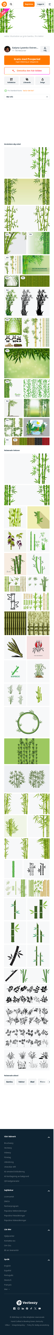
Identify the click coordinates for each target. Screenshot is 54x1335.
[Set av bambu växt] (36, 263)
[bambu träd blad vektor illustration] (15, 889)
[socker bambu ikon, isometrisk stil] (35, 1133)
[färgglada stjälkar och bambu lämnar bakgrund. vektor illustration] (15, 265)
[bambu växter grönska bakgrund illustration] (26, 992)
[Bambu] (39, 283)
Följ (45, 50)
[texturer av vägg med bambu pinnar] (23, 522)
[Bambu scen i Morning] (17, 469)
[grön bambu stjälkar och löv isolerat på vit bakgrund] (15, 751)
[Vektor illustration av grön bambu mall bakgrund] (26, 217)
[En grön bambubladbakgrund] (26, 386)
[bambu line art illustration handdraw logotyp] (15, 841)
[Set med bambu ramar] (13, 488)
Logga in (40, 4)
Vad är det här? (28, 90)
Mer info (9, 96)
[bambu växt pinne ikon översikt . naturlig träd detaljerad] (36, 752)
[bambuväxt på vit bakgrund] (15, 242)
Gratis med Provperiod (27, 60)
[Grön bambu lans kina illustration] (17, 508)
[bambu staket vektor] (15, 817)
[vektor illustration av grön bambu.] (26, 161)
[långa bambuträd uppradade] (15, 792)
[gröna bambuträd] (13, 450)
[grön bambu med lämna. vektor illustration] (15, 598)
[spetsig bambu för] (38, 817)
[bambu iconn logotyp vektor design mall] (37, 1194)
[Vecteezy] (4, 4)
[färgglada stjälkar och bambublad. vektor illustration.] (34, 502)
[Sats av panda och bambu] (26, 355)
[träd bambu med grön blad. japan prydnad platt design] (15, 715)
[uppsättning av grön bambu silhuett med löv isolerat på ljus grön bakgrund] (26, 1019)
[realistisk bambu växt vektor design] (15, 668)
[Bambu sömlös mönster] (17, 430)
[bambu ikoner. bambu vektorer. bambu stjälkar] (17, 1154)
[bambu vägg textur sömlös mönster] (19, 303)
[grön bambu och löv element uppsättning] (15, 1173)
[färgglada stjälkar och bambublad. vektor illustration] (13, 411)
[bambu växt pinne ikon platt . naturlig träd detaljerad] (15, 621)
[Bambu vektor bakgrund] (17, 287)
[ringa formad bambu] (26, 963)
